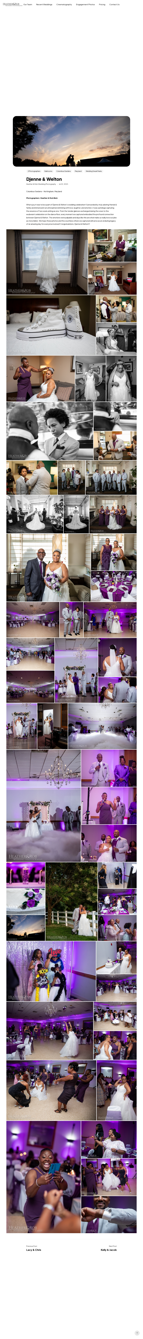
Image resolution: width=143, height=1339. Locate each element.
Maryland (78, 171)
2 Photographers (34, 171)
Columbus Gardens (63, 171)
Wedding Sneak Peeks (94, 171)
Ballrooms (48, 171)
